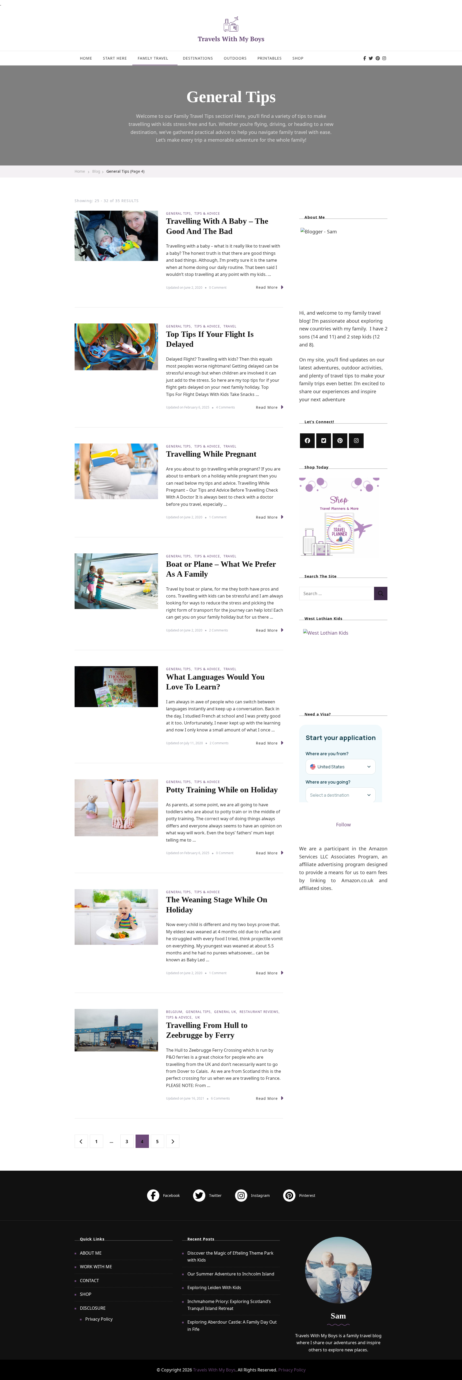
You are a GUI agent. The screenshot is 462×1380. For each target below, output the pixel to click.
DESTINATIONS (198, 58)
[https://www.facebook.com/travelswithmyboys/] (307, 440)
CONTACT (89, 1280)
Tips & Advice (207, 213)
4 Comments (225, 407)
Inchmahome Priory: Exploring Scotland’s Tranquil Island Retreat (229, 1304)
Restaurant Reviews (259, 1011)
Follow (343, 824)
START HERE (115, 58)
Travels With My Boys (214, 1370)
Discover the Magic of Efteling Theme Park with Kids (230, 1256)
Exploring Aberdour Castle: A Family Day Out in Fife (232, 1325)
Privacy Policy (99, 1319)
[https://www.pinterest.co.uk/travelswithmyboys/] (340, 440)
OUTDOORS (235, 58)
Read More (267, 287)
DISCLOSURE (93, 1308)
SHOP (297, 58)
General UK (225, 1011)
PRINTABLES (269, 58)
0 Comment (217, 287)
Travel (230, 326)
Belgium (174, 1011)
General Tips (178, 213)
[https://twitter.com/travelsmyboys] (323, 440)
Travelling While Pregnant (211, 453)
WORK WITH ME (96, 1267)
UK (197, 1017)
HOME (86, 58)
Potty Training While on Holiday (222, 789)
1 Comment (217, 517)
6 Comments (220, 1098)
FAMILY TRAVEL (153, 58)
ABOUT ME (91, 1253)
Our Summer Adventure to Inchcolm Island (230, 1274)
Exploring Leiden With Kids (214, 1287)
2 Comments (218, 630)
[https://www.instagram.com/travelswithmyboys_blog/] (356, 440)
